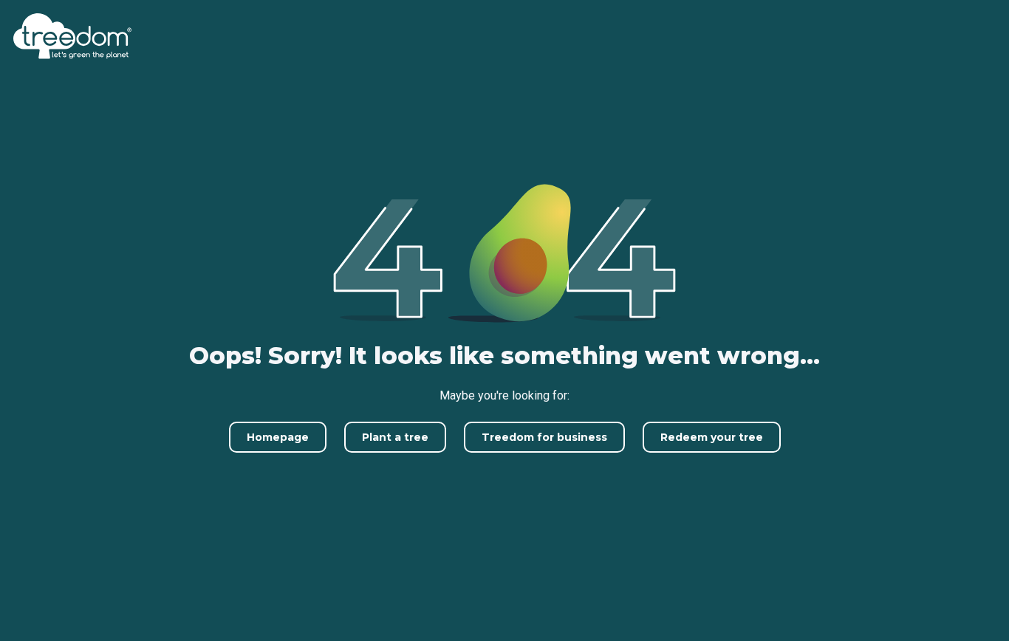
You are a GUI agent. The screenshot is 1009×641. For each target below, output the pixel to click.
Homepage (278, 437)
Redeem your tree (711, 437)
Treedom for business (544, 437)
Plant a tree (395, 437)
